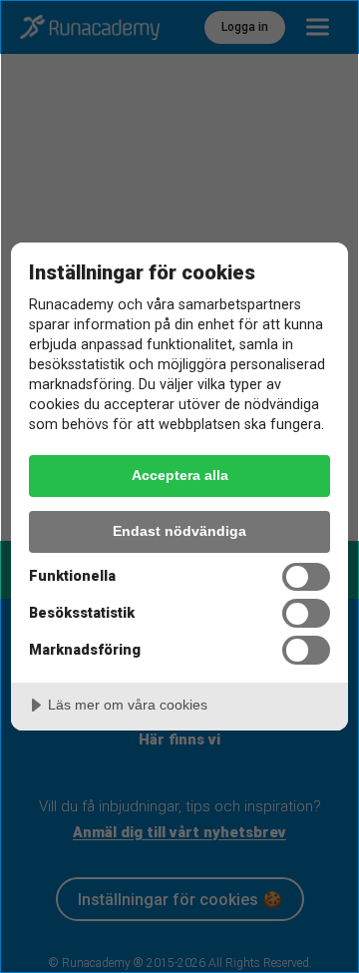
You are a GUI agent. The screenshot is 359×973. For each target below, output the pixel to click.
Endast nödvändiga (179, 531)
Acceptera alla (180, 475)
